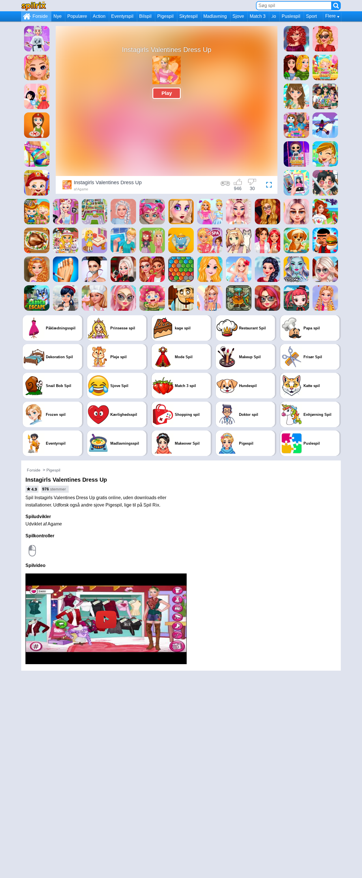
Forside (40, 16)
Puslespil (291, 16)
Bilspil (145, 16)
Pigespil (165, 16)
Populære (77, 16)
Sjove (238, 16)
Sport (311, 16)
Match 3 (258, 16)
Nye (57, 16)
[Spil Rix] (33, 5)
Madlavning (215, 16)
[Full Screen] (267, 185)
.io (273, 16)
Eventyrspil (122, 16)
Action (99, 16)
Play (166, 93)
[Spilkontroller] (225, 185)
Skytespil (188, 16)
